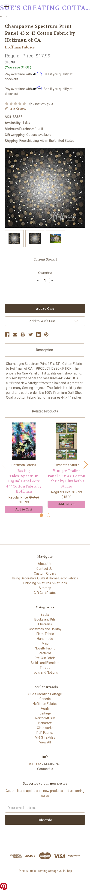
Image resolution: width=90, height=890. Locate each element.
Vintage (45, 713)
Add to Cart (23, 509)
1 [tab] (41, 515)
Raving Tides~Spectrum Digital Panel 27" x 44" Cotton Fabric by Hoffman (24, 481)
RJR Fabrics (45, 732)
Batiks (45, 614)
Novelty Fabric (45, 648)
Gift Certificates (45, 593)
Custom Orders (45, 573)
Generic (45, 699)
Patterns (45, 653)
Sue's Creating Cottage (45, 694)
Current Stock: (45, 259)
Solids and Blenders (45, 663)
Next (85, 464)
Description (44, 350)
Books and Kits (45, 619)
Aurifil (45, 708)
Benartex (45, 723)
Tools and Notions (45, 672)
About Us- (45, 564)
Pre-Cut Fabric (45, 658)
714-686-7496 (52, 764)
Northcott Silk (45, 718)
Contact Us (45, 769)
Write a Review (15, 108)
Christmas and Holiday (45, 629)
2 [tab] (48, 515)
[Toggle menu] (6, 6)
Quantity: (45, 273)
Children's (45, 624)
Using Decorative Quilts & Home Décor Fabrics (45, 578)
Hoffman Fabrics (45, 704)
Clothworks (45, 728)
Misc (45, 643)
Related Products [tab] (45, 411)
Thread (45, 667)
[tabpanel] (24, 467)
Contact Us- (45, 568)
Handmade (45, 639)
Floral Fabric (45, 634)
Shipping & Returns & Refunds (45, 583)
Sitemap (45, 588)
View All (45, 742)
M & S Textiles (45, 737)
